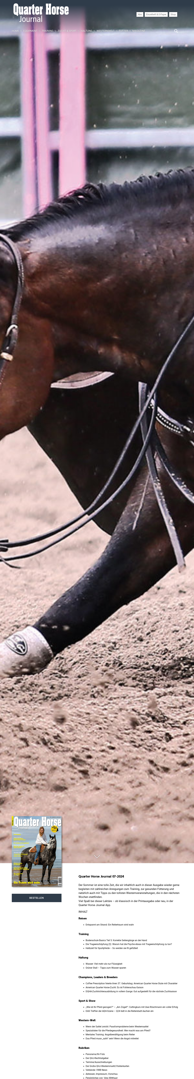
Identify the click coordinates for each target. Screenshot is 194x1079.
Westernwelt (106, 30)
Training (47, 30)
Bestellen (36, 897)
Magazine (138, 30)
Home (15, 30)
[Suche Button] (176, 31)
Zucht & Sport (67, 30)
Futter (123, 30)
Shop (173, 14)
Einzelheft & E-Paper (156, 14)
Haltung (86, 30)
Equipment (30, 30)
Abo (140, 14)
